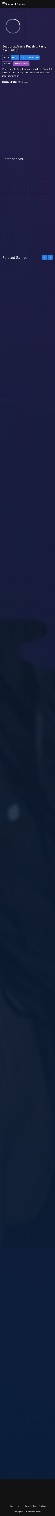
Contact (42, 1506)
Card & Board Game (29, 57)
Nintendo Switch (21, 63)
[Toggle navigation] (49, 4)
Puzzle (15, 57)
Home (12, 1506)
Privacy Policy (30, 1506)
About (20, 1506)
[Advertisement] (27, 124)
